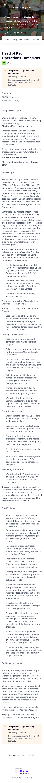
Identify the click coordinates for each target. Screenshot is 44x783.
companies (17, 39)
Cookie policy (27, 778)
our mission (19, 162)
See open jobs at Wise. (17, 76)
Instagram (34, 717)
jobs (7, 39)
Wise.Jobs (32, 710)
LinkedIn (21, 717)
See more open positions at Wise (22, 755)
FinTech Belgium (22, 7)
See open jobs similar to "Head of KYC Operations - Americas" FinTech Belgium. (23, 82)
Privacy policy (16, 778)
